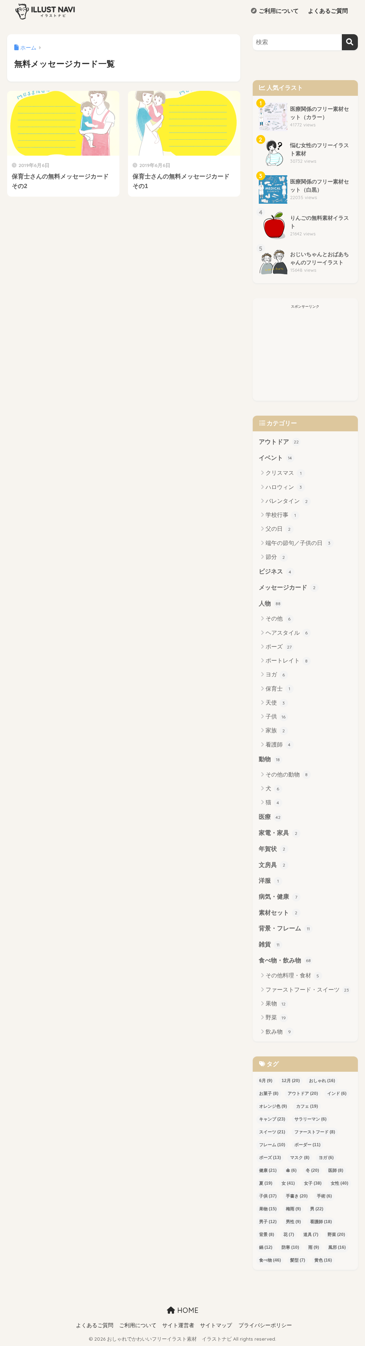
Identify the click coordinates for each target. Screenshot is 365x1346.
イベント (275, 457)
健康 (268, 1170)
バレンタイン (287, 501)
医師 (335, 1170)
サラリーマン (310, 1119)
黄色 (323, 1260)
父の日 (278, 529)
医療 (270, 817)
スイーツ (272, 1131)
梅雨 (293, 1208)
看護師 (278, 745)
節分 (275, 557)
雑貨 (269, 944)
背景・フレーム (284, 928)
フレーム (272, 1144)
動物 (269, 759)
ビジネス (275, 571)
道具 (310, 1234)
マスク (299, 1157)
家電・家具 (278, 833)
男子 (268, 1221)
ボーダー (307, 1144)
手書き (297, 1196)
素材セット (278, 912)
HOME (187, 1310)
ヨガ (275, 674)
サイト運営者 (178, 1325)
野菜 (276, 1017)
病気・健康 (278, 896)
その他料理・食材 (292, 975)
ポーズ (279, 647)
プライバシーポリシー (265, 1325)
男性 (293, 1221)
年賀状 (272, 849)
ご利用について (278, 11)
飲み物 (278, 1032)
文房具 (272, 865)
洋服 (269, 880)
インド (336, 1093)
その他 (278, 618)
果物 (276, 1004)
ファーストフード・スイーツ (307, 990)
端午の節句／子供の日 (298, 543)
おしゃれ (322, 1080)
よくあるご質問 (327, 11)
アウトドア (279, 441)
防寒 (290, 1247)
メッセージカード (287, 587)
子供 (276, 716)
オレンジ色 (273, 1106)
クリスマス (284, 473)
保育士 (278, 689)
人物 (270, 603)
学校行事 (281, 515)
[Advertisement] (305, 356)
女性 (339, 1183)
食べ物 (270, 1260)
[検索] (350, 42)
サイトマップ (216, 1325)
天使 (275, 703)
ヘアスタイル (287, 633)
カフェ (307, 1106)
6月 (265, 1080)
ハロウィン (284, 487)
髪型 (297, 1260)
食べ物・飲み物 (285, 960)
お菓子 (268, 1093)
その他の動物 (287, 774)
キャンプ (272, 1119)
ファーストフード (314, 1131)
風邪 (337, 1247)
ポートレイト (287, 661)
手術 (324, 1196)
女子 (313, 1183)
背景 (266, 1234)
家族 (275, 730)
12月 (291, 1080)
